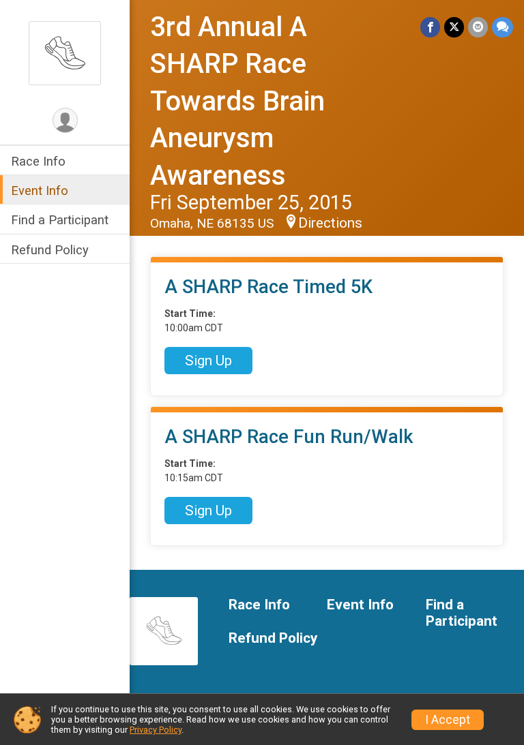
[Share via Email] (478, 27)
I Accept (447, 720)
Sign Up (208, 360)
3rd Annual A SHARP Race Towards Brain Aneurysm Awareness (237, 101)
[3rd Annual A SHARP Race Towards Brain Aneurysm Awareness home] (65, 52)
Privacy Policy (155, 730)
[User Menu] (65, 120)
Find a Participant (59, 220)
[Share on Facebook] (430, 27)
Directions (330, 223)
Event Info (39, 190)
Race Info (38, 161)
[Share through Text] (502, 27)
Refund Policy (50, 250)
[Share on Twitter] (454, 27)
